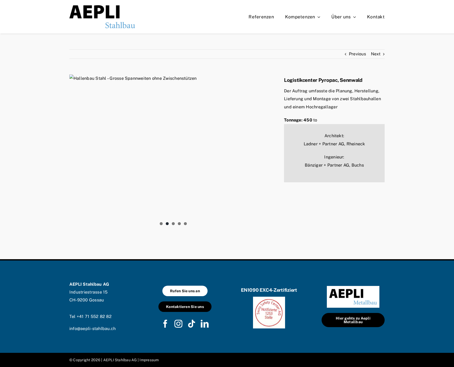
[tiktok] (191, 324)
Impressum (149, 360)
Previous (357, 53)
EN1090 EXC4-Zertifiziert (269, 290)
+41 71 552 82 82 (94, 316)
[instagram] (178, 324)
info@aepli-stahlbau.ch (92, 328)
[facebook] (165, 324)
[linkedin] (205, 324)
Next (375, 53)
